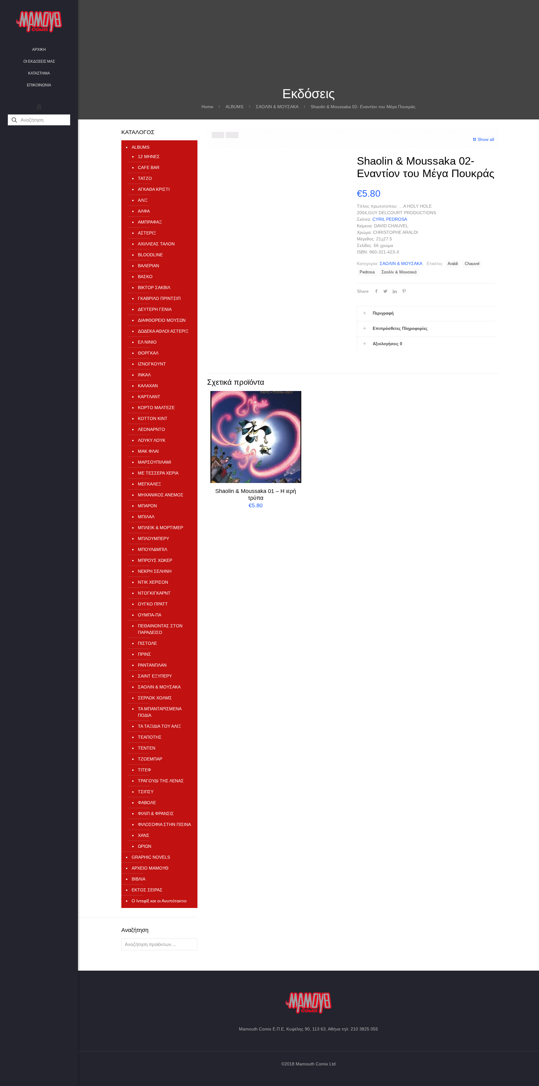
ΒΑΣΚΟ (145, 276)
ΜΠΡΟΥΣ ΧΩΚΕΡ (155, 560)
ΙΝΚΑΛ (144, 374)
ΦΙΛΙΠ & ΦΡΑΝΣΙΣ (156, 813)
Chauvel (472, 264)
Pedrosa (367, 272)
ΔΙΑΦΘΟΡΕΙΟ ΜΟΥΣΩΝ (162, 320)
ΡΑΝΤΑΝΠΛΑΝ (152, 665)
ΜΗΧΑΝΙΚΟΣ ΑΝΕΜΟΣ (160, 494)
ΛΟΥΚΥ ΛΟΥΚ (151, 440)
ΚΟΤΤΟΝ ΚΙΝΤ (153, 418)
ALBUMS (234, 106)
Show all (486, 139)
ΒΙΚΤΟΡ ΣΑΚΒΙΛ (154, 287)
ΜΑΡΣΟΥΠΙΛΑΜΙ (154, 462)
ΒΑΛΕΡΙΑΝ (148, 265)
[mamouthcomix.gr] (39, 22)
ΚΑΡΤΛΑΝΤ (149, 396)
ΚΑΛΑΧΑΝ (148, 385)
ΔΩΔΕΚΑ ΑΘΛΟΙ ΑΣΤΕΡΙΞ (163, 331)
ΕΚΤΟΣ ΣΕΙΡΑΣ (147, 889)
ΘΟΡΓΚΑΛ (148, 352)
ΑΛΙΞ (143, 200)
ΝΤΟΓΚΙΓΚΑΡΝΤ (154, 593)
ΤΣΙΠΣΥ (145, 791)
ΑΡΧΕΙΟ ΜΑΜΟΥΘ (150, 868)
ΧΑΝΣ (143, 835)
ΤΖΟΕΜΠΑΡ (150, 758)
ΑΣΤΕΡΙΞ (147, 232)
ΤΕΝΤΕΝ (146, 748)
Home (207, 106)
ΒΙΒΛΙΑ (138, 878)
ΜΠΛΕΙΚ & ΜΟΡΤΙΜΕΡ (160, 527)
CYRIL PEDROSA (389, 219)
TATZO (145, 178)
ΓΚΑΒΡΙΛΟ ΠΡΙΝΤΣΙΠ (159, 298)
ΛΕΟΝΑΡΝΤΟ (151, 429)
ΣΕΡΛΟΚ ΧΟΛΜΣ (155, 697)
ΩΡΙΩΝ (144, 846)
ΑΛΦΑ (144, 211)
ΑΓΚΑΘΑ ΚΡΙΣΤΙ (154, 189)
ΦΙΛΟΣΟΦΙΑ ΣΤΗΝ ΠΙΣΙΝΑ (164, 824)
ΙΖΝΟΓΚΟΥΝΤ (152, 363)
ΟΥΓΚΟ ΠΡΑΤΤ (153, 603)
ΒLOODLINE (150, 254)
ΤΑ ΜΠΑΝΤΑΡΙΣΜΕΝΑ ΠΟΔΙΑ (159, 712)
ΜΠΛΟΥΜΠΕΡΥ (153, 538)
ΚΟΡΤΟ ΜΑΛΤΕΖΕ (156, 407)
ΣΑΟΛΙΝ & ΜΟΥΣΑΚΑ (277, 106)
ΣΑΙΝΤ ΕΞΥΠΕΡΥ (155, 675)
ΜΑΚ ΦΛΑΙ (148, 451)
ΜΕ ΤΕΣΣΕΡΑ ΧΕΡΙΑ (158, 473)
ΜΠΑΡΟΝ (147, 505)
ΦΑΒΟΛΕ (147, 802)
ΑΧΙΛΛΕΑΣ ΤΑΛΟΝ (156, 243)
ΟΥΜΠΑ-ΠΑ (149, 614)
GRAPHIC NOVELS (151, 857)
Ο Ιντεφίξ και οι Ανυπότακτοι (159, 900)
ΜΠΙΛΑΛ (146, 516)
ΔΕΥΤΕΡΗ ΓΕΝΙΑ (155, 309)
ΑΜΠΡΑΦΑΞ (150, 222)
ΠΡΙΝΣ (144, 654)
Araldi (453, 264)
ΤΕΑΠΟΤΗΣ (150, 737)
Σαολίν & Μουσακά (399, 272)
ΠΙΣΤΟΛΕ (147, 643)
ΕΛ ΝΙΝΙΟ (147, 342)
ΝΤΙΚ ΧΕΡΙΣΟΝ (153, 582)
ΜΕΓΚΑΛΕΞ (149, 483)
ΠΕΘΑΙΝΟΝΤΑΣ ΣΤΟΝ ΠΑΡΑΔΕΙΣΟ (160, 629)
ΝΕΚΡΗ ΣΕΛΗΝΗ (155, 571)
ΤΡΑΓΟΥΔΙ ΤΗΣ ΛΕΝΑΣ (161, 780)
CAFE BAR (148, 167)
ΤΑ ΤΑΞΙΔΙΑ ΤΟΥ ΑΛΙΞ (159, 726)
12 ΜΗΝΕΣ (149, 156)
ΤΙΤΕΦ (144, 769)
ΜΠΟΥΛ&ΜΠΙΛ (152, 549)
